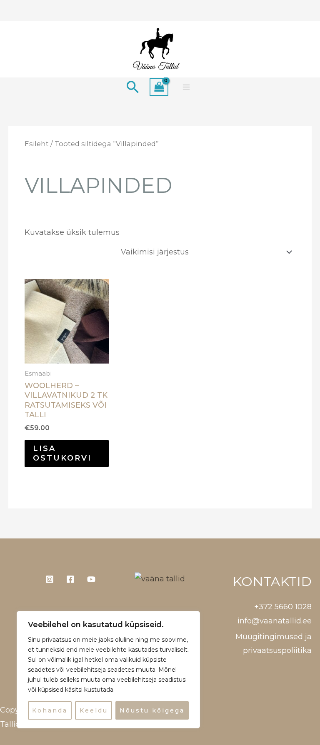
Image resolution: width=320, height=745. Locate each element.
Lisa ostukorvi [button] (62, 453)
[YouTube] (91, 579)
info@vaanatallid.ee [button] (275, 620)
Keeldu (94, 710)
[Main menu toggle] (186, 86)
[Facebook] (70, 579)
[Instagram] (49, 579)
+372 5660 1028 (283, 606)
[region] (108, 669)
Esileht (37, 144)
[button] (133, 86)
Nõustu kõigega (152, 710)
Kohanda (50, 710)
